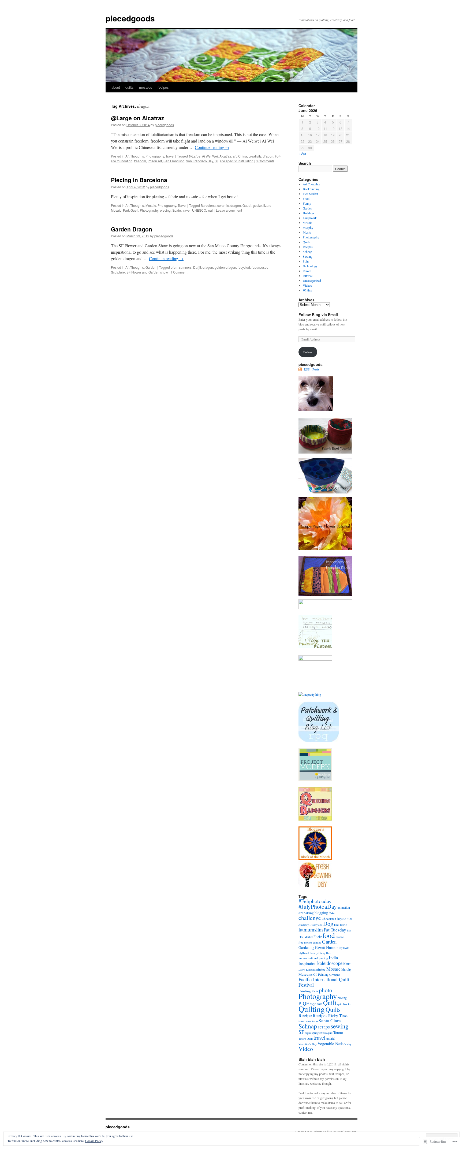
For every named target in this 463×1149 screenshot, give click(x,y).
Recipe (305, 1015)
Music (307, 232)
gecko (257, 205)
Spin (306, 261)
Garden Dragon (131, 229)
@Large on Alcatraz (137, 118)
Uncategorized (312, 280)
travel (186, 210)
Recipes (308, 247)
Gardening (306, 947)
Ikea (328, 953)
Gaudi (246, 205)
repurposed (260, 267)
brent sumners (181, 267)
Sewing (307, 256)
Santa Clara (330, 1020)
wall (211, 210)
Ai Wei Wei (210, 156)
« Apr (302, 153)
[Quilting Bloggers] (315, 819)
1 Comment (178, 272)
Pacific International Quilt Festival (323, 982)
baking (309, 912)
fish (349, 930)
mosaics (145, 87)
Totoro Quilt (305, 1039)
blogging (321, 912)
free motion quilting (309, 942)
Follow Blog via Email (318, 314)
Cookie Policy (94, 1141)
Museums (305, 974)
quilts (129, 87)
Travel (170, 156)
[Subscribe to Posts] (300, 369)
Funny (307, 203)
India (333, 958)
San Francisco (173, 161)
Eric (336, 925)
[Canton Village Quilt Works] (315, 858)
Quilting (311, 1009)
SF (216, 161)
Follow (307, 352)
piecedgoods (130, 18)
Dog (328, 923)
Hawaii (320, 947)
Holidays (308, 213)
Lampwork (310, 218)
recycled (244, 267)
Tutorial (307, 276)
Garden (150, 267)
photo (325, 990)
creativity (255, 156)
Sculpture (118, 272)
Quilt (330, 1002)
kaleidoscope (329, 963)
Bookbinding (311, 189)
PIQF (303, 1003)
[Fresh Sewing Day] (315, 887)
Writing (307, 290)
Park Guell (130, 210)
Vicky (347, 1044)
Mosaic (150, 205)
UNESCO (199, 210)
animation (344, 907)
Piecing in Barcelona (139, 180)
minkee (320, 969)
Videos (307, 285)
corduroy (303, 925)
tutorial (330, 1038)
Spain (176, 210)
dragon (268, 156)
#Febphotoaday (314, 901)
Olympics (334, 974)
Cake (332, 913)
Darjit (197, 267)
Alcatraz (225, 156)
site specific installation (236, 161)
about (115, 87)
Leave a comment (229, 210)
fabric (343, 925)
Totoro (338, 1032)
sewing (340, 1026)
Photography (154, 156)
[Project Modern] (315, 780)
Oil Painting (320, 974)
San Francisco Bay (199, 161)
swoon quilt (326, 1033)
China (242, 156)
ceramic (223, 205)
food (329, 935)
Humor (332, 947)
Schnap (307, 251)
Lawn (301, 969)
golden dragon (225, 267)
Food (306, 198)
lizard (267, 205)
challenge (309, 918)
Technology (310, 266)
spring (315, 1033)
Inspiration (307, 963)
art (235, 156)
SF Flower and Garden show (147, 272)
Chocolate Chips (332, 919)
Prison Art (155, 161)
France (340, 937)
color (347, 918)
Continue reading (212, 147)
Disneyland (315, 925)
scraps (324, 1026)
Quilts (307, 242)
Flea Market (310, 194)
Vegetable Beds (330, 1043)
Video (305, 1049)
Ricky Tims (338, 1015)
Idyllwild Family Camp (311, 953)
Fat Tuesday (335, 930)
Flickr (317, 936)
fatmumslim (310, 929)
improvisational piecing (313, 958)
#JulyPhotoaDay (317, 906)
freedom (140, 161)
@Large (194, 156)
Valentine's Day (307, 1044)
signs (308, 1033)
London (310, 969)
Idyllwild (344, 948)
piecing (165, 210)
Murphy (308, 227)
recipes (163, 87)
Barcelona (208, 205)
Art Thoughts (134, 156)
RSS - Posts (311, 369)
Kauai (347, 963)
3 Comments (265, 161)
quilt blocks (343, 1004)
